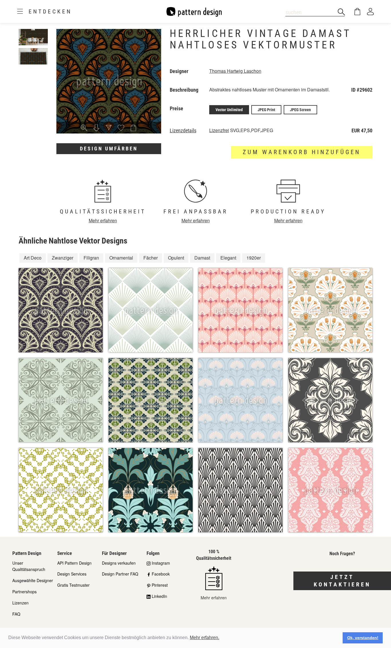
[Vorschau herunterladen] (96, 128)
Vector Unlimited (229, 109)
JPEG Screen (300, 109)
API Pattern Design (74, 563)
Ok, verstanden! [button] (362, 637)
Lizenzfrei (219, 130)
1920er (253, 257)
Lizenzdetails (183, 130)
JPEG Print (266, 109)
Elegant (228, 257)
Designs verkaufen (119, 563)
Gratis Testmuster (73, 585)
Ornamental (121, 257)
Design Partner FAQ (120, 574)
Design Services (71, 574)
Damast (202, 257)
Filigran (91, 257)
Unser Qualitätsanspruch (28, 566)
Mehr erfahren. (204, 637)
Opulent (176, 257)
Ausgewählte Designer (32, 580)
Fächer (150, 257)
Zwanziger (62, 257)
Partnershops (24, 591)
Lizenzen (20, 603)
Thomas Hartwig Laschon (235, 71)
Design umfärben (109, 149)
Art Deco (33, 257)
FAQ (16, 614)
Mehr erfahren (103, 220)
